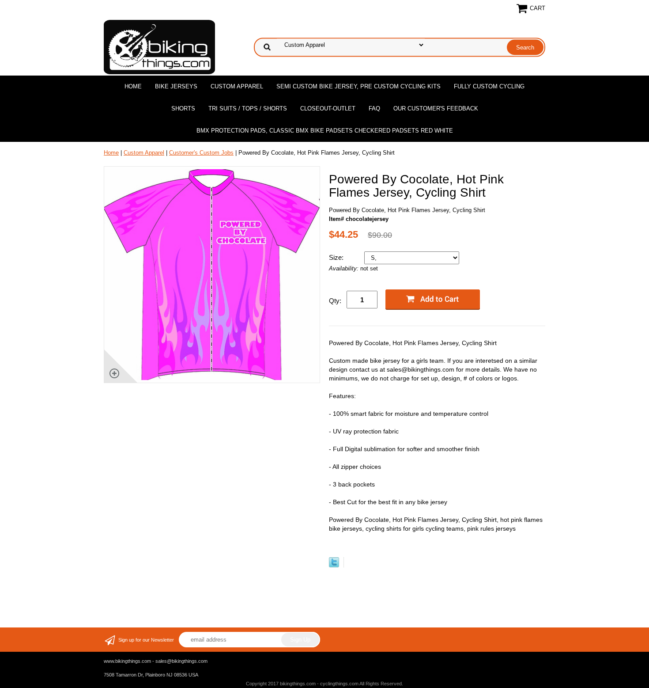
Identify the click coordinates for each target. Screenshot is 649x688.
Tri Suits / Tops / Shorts (247, 108)
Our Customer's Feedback (435, 108)
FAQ (374, 108)
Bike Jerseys (176, 86)
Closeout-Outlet (327, 108)
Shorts (183, 108)
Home (133, 86)
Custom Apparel (237, 86)
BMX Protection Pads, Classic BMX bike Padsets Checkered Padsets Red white (324, 130)
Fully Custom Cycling (489, 86)
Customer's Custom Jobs (201, 152)
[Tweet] (334, 565)
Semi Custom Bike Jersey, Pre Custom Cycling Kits (358, 86)
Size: (337, 257)
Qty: (335, 300)
